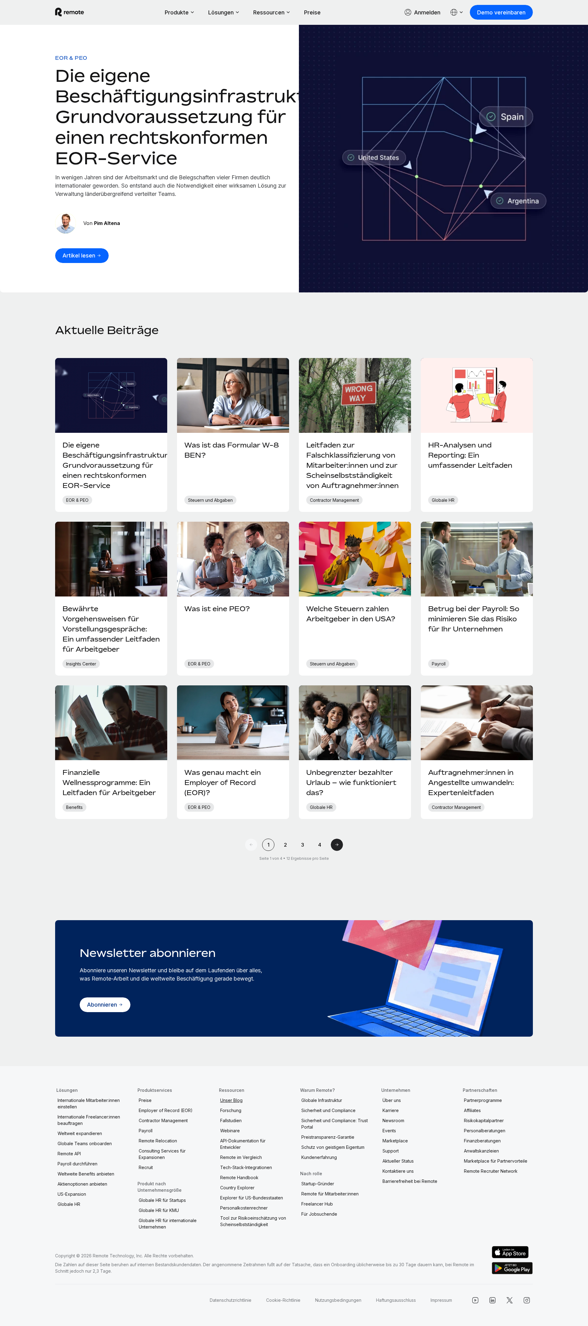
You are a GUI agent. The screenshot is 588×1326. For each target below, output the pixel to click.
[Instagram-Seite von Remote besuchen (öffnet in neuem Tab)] (527, 1300)
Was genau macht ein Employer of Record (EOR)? (222, 782)
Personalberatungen (484, 1130)
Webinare (230, 1130)
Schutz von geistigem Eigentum (332, 1147)
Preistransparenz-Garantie (327, 1137)
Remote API (69, 1153)
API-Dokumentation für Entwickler (243, 1144)
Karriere (391, 1110)
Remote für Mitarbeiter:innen (330, 1193)
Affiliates (472, 1110)
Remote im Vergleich (241, 1157)
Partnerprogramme (483, 1100)
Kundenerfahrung (319, 1157)
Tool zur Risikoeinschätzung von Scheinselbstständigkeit (253, 1221)
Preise (312, 12)
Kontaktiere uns (398, 1171)
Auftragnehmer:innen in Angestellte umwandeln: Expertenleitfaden (471, 782)
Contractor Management (163, 1120)
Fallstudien (231, 1120)
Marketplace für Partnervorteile (495, 1161)
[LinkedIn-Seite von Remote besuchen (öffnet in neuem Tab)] (492, 1300)
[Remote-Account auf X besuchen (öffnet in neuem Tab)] (509, 1300)
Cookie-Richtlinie (283, 1300)
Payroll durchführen (77, 1163)
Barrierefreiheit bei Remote (410, 1181)
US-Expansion (72, 1194)
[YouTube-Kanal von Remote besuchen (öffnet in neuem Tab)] (475, 1300)
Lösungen (221, 12)
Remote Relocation (158, 1140)
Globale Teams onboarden (85, 1143)
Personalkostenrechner (244, 1207)
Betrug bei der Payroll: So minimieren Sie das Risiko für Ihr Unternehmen (473, 619)
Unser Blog (231, 1100)
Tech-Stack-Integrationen (246, 1167)
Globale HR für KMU (159, 1210)
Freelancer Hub (317, 1203)
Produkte (177, 12)
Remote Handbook (239, 1177)
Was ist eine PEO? (217, 609)
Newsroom (393, 1120)
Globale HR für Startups (162, 1200)
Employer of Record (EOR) (166, 1110)
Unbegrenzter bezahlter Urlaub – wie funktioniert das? (351, 782)
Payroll (146, 1130)
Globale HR (69, 1204)
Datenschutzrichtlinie (230, 1300)
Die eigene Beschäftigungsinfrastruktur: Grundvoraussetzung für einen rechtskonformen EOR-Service (192, 116)
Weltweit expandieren (80, 1133)
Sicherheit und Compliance (328, 1110)
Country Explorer (237, 1187)
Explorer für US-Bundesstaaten (251, 1197)
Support (391, 1150)
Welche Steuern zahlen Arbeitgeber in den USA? (350, 614)
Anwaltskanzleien (481, 1150)
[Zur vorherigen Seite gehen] (251, 845)
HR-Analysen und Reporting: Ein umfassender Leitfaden (470, 455)
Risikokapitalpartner (484, 1120)
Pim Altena (107, 223)
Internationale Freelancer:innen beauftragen (89, 1120)
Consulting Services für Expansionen (162, 1154)
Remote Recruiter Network (491, 1171)
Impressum (441, 1300)
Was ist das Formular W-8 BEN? (231, 450)
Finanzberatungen (482, 1140)
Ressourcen (269, 12)
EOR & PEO (71, 58)
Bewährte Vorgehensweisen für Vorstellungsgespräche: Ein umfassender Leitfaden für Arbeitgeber (111, 629)
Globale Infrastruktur (321, 1100)
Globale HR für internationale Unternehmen (168, 1223)
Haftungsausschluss (396, 1300)
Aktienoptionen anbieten (82, 1184)
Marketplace (395, 1140)
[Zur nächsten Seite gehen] (337, 845)
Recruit (146, 1167)
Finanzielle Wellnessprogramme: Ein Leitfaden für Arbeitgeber (109, 782)
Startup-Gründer (317, 1183)
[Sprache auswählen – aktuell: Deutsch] (457, 12)
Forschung (230, 1110)
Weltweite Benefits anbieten (86, 1173)
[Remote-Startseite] (69, 12)
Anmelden (427, 12)
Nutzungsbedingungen (338, 1300)
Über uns (392, 1100)
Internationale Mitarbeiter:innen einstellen (89, 1103)
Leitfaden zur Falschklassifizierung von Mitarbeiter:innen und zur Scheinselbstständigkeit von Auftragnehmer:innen (352, 465)
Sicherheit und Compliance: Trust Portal (334, 1124)
